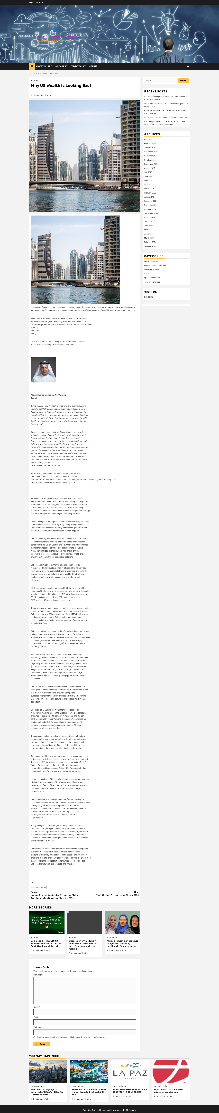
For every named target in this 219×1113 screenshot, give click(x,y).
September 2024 (151, 213)
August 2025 (149, 168)
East (37, 888)
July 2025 (148, 172)
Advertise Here (44, 66)
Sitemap (93, 66)
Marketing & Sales (151, 270)
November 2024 (150, 205)
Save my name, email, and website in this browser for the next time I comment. (71, 1037)
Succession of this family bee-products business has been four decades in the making (83, 945)
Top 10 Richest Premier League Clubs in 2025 (117, 893)
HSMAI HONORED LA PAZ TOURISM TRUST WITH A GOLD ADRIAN (130, 1090)
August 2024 (149, 218)
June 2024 (148, 226)
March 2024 (149, 238)
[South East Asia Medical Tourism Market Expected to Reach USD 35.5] (89, 1071)
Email (36, 1017)
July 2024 (148, 222)
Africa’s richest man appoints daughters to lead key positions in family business (122, 943)
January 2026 (149, 148)
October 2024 (150, 209)
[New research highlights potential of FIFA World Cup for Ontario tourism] (48, 1071)
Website (37, 1027)
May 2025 (148, 180)
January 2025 (149, 197)
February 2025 (150, 193)
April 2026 (148, 139)
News (146, 274)
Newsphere (118, 1110)
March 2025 (149, 189)
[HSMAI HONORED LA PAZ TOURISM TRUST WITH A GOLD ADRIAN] (130, 1071)
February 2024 (150, 242)
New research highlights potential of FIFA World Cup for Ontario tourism (47, 1092)
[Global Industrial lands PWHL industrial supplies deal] (171, 1071)
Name (36, 1007)
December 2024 (150, 201)
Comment (38, 975)
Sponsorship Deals (152, 278)
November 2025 (150, 156)
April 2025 (148, 185)
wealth (43, 888)
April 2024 (148, 234)
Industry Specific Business (155, 265)
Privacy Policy (78, 66)
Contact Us (61, 66)
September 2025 (151, 164)
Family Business (37, 80)
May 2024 (148, 230)
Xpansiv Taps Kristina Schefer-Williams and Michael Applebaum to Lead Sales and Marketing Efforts (55, 895)
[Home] (32, 66)
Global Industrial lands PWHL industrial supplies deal (165, 117)
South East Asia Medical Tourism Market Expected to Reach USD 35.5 (89, 1092)
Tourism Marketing (152, 282)
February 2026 (150, 144)
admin (49, 95)
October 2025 (150, 160)
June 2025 (148, 176)
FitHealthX (148, 297)
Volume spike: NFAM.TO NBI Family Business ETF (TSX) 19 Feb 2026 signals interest (46, 943)
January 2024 (149, 246)
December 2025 (150, 152)
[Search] (188, 66)
